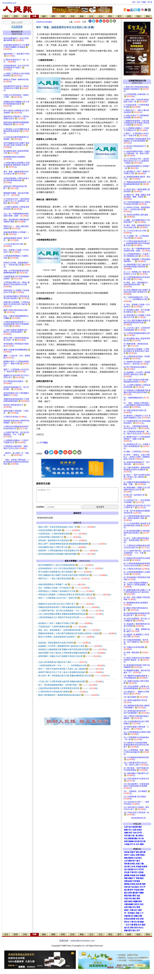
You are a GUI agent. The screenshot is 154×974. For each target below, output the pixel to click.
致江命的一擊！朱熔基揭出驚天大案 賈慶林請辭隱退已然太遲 (74, 676)
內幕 (25, 16)
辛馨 (126, 904)
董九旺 (131, 916)
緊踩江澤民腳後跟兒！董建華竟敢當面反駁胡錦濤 (68, 695)
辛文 (130, 830)
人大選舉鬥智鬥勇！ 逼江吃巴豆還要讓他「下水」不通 (71, 611)
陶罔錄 (127, 884)
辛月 (136, 869)
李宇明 (141, 869)
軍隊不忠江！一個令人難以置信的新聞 (64, 579)
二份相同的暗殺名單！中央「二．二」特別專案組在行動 (71, 665)
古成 (136, 858)
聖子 (134, 861)
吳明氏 (132, 864)
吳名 (126, 838)
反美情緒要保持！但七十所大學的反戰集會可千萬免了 (70, 568)
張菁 (138, 855)
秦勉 (126, 858)
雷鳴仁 (142, 855)
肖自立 (141, 928)
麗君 (140, 827)
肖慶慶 (135, 901)
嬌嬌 (142, 922)
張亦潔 (138, 884)
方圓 (142, 864)
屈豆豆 (137, 904)
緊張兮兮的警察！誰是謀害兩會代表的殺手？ (66, 637)
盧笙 (143, 925)
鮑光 (126, 893)
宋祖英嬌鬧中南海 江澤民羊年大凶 (62, 547)
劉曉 (126, 830)
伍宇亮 (139, 833)
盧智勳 (127, 875)
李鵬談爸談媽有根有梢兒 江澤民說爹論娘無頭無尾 (69, 607)
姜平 (132, 890)
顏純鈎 (131, 858)
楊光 (138, 852)
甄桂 (142, 878)
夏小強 (131, 887)
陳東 (140, 901)
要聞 (16, 16)
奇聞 (63, 16)
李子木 (132, 844)
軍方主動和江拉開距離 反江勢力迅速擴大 (65, 572)
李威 (126, 898)
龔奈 (136, 838)
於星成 (127, 919)
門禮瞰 (141, 893)
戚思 (126, 901)
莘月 (136, 872)
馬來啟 (127, 852)
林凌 (142, 919)
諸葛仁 (127, 910)
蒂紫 (138, 878)
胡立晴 (142, 841)
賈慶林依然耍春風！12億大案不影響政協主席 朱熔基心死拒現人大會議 (77, 633)
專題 (110, 16)
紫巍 (136, 916)
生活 (91, 16)
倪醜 (126, 916)
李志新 (127, 872)
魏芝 (130, 930)
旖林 (134, 898)
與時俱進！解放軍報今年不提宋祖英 (62, 540)
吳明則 (132, 884)
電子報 (150, 2)
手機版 (143, 2)
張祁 (136, 928)
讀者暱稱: (40, 507)
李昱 (126, 836)
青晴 (142, 890)
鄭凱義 (131, 838)
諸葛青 (132, 919)
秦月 (138, 861)
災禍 (72, 16)
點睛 (130, 881)
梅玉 (134, 930)
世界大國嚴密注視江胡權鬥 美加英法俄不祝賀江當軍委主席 (73, 575)
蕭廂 (142, 844)
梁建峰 (131, 841)
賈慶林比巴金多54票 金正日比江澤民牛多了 (66, 604)
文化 (101, 16)
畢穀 (126, 878)
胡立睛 (127, 867)
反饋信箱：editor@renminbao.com (77, 940)
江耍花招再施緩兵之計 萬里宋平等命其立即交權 (66, 617)
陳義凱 (142, 875)
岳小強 (141, 838)
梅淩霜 (135, 827)
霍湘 (135, 925)
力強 (134, 833)
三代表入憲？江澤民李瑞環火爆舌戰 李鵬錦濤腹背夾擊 (71, 681)
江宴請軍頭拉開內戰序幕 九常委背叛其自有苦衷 (68, 688)
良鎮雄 (132, 875)
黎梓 (140, 910)
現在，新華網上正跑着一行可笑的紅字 (64, 588)
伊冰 (134, 907)
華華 (138, 898)
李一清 (127, 913)
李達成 (137, 890)
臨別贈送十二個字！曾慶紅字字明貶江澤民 (65, 623)
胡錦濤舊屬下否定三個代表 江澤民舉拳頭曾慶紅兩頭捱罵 (72, 653)
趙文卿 (127, 890)
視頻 (138, 16)
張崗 (132, 928)
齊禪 (138, 907)
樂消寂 (131, 869)
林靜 (126, 841)
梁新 (138, 913)
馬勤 (130, 907)
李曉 (132, 910)
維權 (129, 16)
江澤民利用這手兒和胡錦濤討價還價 (63, 692)
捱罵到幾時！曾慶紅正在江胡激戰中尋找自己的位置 (69, 656)
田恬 (130, 898)
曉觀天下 (131, 878)
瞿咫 (134, 896)
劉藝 (126, 930)
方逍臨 (127, 844)
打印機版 (43, 442)
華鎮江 (132, 913)
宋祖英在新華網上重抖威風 (59, 530)
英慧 (126, 881)
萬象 (82, 16)
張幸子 (127, 855)
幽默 (44, 16)
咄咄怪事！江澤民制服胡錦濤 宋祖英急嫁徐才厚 (68, 551)
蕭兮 (130, 836)
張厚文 (141, 836)
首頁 (6, 16)
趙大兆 (127, 928)
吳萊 (126, 907)
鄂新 (130, 896)
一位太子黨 (128, 925)
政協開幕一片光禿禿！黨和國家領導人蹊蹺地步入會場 (70, 646)
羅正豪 (142, 852)
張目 (142, 904)
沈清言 (139, 830)
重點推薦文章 (17, 32)
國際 (53, 16)
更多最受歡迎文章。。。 (141, 818)
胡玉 (126, 869)
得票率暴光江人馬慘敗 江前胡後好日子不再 (66, 591)
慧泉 (138, 881)
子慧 (132, 922)
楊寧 (130, 861)
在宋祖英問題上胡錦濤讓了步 (59, 537)
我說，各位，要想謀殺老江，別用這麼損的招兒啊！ (69, 630)
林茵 (138, 864)
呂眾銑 (141, 872)
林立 (136, 910)
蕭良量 (135, 893)
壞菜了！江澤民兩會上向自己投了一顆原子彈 (67, 598)
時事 (34, 16)
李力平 (142, 887)
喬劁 (126, 896)
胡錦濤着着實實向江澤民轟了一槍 (62, 584)
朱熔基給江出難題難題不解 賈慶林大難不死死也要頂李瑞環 (72, 649)
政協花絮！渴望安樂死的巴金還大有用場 (64, 643)
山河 (126, 861)
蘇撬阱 (131, 904)
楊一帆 (135, 836)
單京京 (127, 922)
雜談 (148, 16)
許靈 (140, 916)
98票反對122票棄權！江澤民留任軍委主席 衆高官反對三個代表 (74, 595)
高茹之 (137, 887)
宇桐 (132, 872)
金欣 (130, 827)
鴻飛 (143, 884)
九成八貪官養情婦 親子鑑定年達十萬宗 (62, 662)
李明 (130, 833)
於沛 (139, 925)
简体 (133, 2)
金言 (138, 875)
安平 (138, 930)
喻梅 (130, 901)
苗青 (126, 887)
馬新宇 (132, 852)
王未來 (132, 867)
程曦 (126, 833)
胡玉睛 (137, 841)
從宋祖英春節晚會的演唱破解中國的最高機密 (67, 554)
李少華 (137, 922)
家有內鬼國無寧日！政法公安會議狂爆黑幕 (66, 565)
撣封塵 (127, 864)
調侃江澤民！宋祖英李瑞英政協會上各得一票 (67, 527)
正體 (138, 2)
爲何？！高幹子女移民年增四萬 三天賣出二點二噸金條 (71, 669)
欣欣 (138, 919)
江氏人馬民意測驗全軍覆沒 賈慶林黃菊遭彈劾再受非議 (71, 614)
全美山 (132, 855)
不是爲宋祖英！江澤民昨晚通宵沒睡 (62, 534)
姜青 (130, 893)
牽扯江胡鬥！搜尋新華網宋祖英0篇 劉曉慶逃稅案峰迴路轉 (72, 544)
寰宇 (119, 16)
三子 (142, 913)
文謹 (134, 830)
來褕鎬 (138, 867)
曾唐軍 (144, 867)
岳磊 (138, 896)
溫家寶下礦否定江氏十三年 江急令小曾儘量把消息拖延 (71, 672)
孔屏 (126, 827)
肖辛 (138, 844)
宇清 (134, 881)
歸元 (140, 858)
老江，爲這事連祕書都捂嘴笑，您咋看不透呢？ (68, 685)
